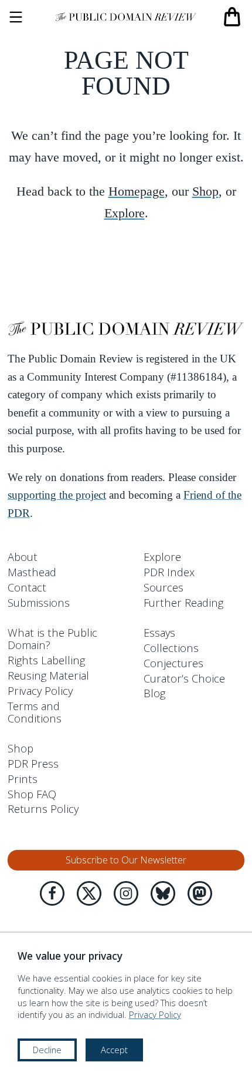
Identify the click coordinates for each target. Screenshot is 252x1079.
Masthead (32, 571)
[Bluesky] (163, 893)
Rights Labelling (46, 660)
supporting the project (57, 495)
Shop (205, 191)
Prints (23, 778)
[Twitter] (89, 893)
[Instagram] (126, 893)
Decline (47, 1050)
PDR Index (169, 571)
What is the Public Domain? (52, 638)
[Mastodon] (200, 893)
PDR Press (33, 763)
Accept (114, 1050)
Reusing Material (48, 675)
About (23, 556)
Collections (171, 647)
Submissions (39, 602)
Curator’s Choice (184, 678)
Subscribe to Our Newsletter (126, 859)
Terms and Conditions (35, 711)
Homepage (136, 191)
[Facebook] (52, 893)
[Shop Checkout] (232, 17)
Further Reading (183, 602)
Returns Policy (43, 808)
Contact (27, 587)
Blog (154, 692)
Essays (159, 632)
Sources (163, 587)
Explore (124, 213)
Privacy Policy (40, 690)
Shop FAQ (32, 793)
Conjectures (173, 663)
